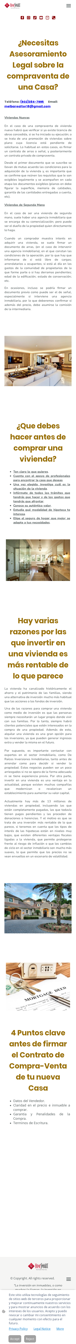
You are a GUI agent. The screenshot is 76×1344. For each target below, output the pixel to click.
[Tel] (53, 17)
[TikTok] (35, 17)
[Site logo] (12, 6)
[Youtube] (41, 17)
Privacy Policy (18, 1329)
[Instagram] (28, 17)
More (60, 1329)
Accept (15, 1339)
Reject (30, 1339)
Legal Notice (42, 1329)
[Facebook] (22, 17)
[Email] (47, 17)
